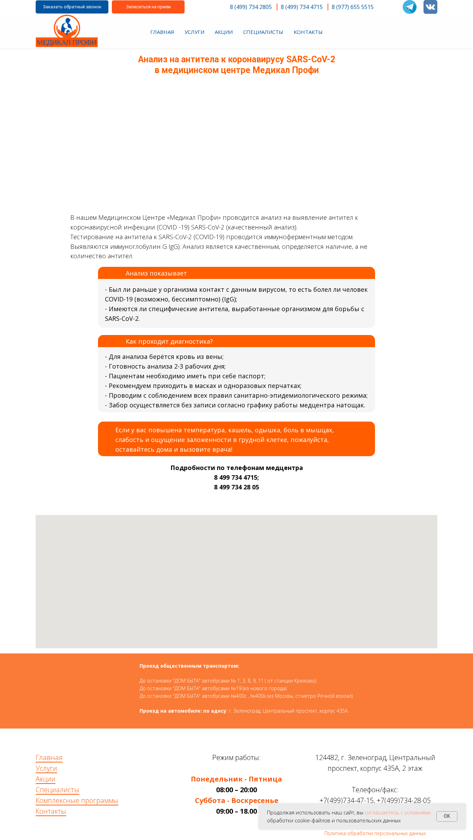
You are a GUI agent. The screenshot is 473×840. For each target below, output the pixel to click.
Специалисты (57, 789)
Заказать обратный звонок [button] (72, 6)
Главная (49, 757)
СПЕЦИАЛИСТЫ (263, 31)
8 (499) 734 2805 (251, 7)
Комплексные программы (77, 800)
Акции (45, 779)
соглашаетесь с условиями (398, 812)
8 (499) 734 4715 (302, 7)
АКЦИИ (224, 31)
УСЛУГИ (194, 31)
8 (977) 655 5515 (353, 7)
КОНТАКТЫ (308, 31)
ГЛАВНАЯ (162, 31)
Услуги (46, 768)
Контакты (51, 811)
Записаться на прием (148, 6)
